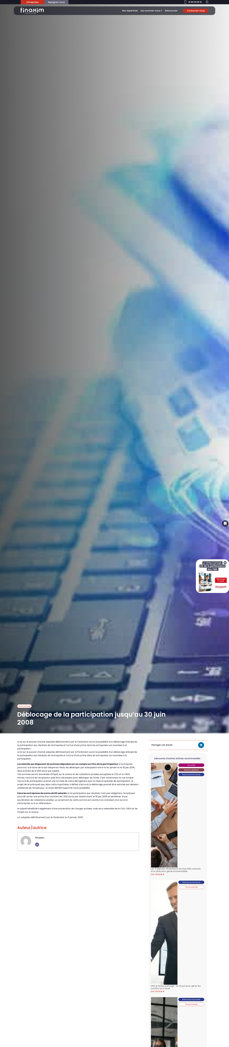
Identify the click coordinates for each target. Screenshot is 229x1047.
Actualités (191, 765)
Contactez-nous (196, 10)
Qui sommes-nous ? (151, 10)
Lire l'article (157, 874)
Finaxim (39, 838)
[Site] (37, 845)
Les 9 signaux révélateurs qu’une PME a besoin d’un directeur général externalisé (176, 870)
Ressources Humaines (191, 774)
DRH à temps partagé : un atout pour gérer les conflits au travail (176, 987)
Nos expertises (130, 10)
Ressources (171, 10)
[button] (201, 745)
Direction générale (191, 770)
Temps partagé (24, 706)
